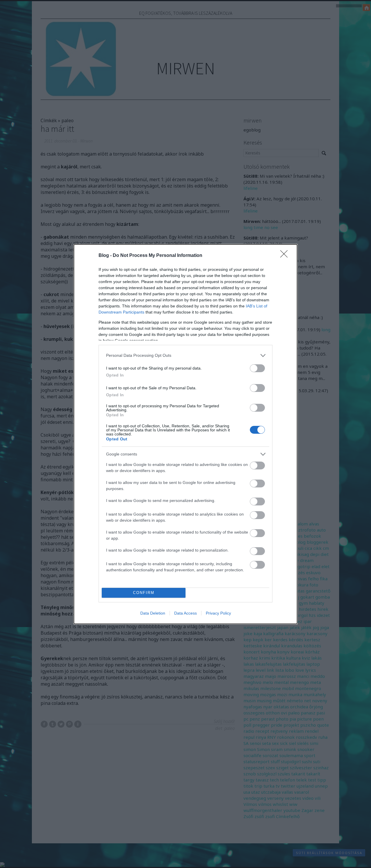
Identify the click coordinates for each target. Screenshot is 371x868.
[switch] (257, 368)
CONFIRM (143, 592)
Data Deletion (152, 613)
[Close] (285, 255)
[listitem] (185, 355)
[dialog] (185, 434)
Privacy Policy (218, 613)
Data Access (185, 613)
